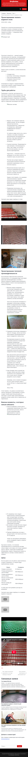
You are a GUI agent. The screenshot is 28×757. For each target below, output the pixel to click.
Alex (10, 22)
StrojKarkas (11, 753)
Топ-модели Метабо (6, 681)
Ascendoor (23, 753)
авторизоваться (5, 739)
